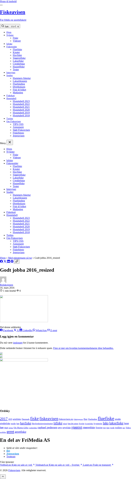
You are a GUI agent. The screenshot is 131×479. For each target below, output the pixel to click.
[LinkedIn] (9, 262)
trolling (118, 427)
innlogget (18, 342)
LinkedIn (27, 330)
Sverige (99, 427)
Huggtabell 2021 (21, 107)
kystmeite (98, 423)
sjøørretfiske (89, 427)
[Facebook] (2, 262)
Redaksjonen (6, 285)
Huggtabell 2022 (21, 104)
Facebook (8, 330)
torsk (112, 427)
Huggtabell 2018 (21, 115)
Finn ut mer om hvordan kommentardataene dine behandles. (83, 348)
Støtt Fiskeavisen (21, 130)
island (65, 424)
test (104, 428)
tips (108, 427)
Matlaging (18, 92)
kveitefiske (89, 424)
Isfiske (9, 44)
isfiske (58, 423)
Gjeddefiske (19, 63)
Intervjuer (10, 72)
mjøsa (11, 428)
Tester (16, 69)
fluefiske (106, 418)
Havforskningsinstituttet (42, 423)
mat (6, 427)
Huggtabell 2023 (21, 101)
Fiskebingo (18, 132)
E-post (53, 330)
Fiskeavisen (14, 470)
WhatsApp (41, 330)
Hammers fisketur (22, 78)
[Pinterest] (12, 262)
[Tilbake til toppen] (3, 476)
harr (17, 423)
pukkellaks (33, 428)
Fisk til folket (19, 89)
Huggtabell (11, 98)
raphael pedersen (47, 427)
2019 (10, 419)
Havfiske (17, 55)
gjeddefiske (5, 423)
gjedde (118, 419)
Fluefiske (17, 49)
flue (85, 419)
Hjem (8, 32)
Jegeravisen (18, 135)
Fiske (15, 38)
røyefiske (66, 427)
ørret (10, 431)
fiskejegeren (78, 419)
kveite (82, 423)
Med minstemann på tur (20, 258)
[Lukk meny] (10, 142)
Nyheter (10, 35)
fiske (34, 418)
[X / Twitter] (5, 262)
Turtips (9, 118)
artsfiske (17, 419)
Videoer (17, 40)
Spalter (9, 75)
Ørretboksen (19, 86)
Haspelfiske (19, 66)
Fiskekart (10, 95)
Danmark (26, 419)
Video (128, 427)
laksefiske (116, 423)
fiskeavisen (48, 418)
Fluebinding (19, 84)
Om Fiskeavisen (13, 121)
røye (60, 427)
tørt (124, 428)
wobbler (3, 432)
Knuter (16, 52)
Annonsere (18, 127)
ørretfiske (20, 431)
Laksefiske (18, 61)
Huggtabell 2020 (21, 109)
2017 (4, 419)
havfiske (25, 423)
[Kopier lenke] (16, 261)
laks (106, 423)
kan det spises (73, 423)
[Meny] (1, 5)
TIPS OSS (18, 124)
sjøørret (76, 427)
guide (13, 423)
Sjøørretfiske (19, 58)
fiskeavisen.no (66, 419)
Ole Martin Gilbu (21, 427)
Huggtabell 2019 (21, 112)
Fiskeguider (11, 47)
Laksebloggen (20, 81)
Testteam (10, 456)
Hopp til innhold (8, 1)
